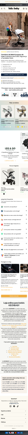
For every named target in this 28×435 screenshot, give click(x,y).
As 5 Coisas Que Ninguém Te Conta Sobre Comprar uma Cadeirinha (8, 276)
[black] (4, 194)
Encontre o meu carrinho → (19, 78)
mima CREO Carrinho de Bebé (7, 189)
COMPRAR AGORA (9, 160)
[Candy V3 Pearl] (6, 127)
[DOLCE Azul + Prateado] (23, 194)
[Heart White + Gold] (18, 127)
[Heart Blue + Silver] (24, 127)
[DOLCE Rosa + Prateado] (21, 194)
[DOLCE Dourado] (25, 194)
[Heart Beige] (16, 127)
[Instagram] (10, 406)
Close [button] (14, 411)
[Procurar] (4, 8)
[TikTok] (17, 406)
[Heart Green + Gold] (22, 127)
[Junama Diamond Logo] (15, 94)
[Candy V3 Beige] (10, 127)
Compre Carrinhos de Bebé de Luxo (14, 74)
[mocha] (2, 194)
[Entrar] (23, 8)
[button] (1, 4)
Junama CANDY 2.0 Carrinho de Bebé (7, 121)
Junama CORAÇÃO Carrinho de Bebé (21, 121)
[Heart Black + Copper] (20, 127)
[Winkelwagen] (26, 8)
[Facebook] (14, 406)
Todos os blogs (14, 296)
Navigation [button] (1, 8)
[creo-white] (6, 194)
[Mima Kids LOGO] (5, 94)
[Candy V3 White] (8, 127)
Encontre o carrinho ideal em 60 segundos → (13, 1)
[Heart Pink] (26, 127)
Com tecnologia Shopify (19, 425)
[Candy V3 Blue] (4, 127)
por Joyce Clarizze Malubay (7, 287)
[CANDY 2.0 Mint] (2, 127)
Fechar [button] (26, 1)
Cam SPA (8, 325)
